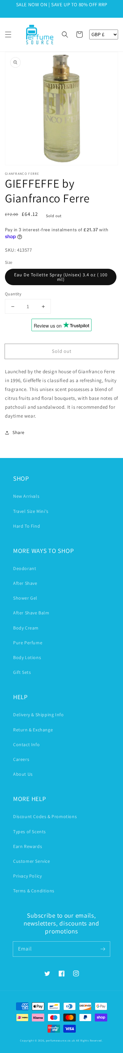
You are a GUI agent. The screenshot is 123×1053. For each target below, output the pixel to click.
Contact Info (26, 744)
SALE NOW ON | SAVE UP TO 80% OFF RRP (61, 4)
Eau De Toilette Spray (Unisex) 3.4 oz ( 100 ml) (61, 277)
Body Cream (26, 628)
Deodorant (24, 568)
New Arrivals (26, 496)
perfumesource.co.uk (60, 1040)
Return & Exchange (33, 730)
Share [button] (18, 432)
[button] (8, 34)
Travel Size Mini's (31, 511)
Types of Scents (29, 832)
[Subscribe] (102, 949)
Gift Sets (22, 672)
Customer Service (31, 861)
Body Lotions (27, 657)
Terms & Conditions (33, 891)
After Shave (25, 583)
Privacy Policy (27, 876)
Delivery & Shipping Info (38, 715)
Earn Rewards (27, 846)
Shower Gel (25, 598)
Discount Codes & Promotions (45, 816)
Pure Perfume (27, 643)
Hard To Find (26, 526)
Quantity (13, 294)
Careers (21, 759)
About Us (23, 774)
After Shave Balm (31, 613)
